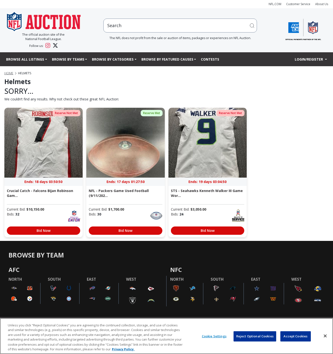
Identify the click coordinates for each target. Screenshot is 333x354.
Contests (210, 59)
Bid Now (43, 230)
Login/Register (309, 59)
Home (8, 73)
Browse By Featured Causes (167, 59)
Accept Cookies (295, 336)
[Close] (325, 336)
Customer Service (298, 4)
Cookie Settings (214, 336)
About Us (321, 4)
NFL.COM (275, 4)
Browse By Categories (113, 59)
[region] (166, 336)
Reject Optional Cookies (255, 336)
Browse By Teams (68, 59)
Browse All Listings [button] (25, 59)
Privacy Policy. (123, 349)
